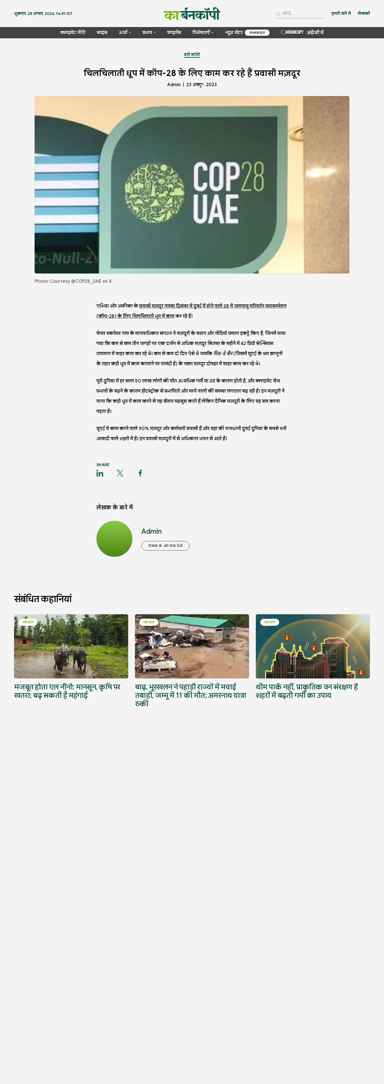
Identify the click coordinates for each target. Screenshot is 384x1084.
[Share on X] (120, 473)
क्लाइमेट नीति (72, 32)
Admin (174, 85)
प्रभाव (147, 32)
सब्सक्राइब (257, 32)
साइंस (102, 32)
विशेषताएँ (201, 32)
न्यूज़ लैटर (234, 32)
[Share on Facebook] (140, 473)
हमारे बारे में (341, 13)
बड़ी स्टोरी (192, 54)
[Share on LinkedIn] (99, 473)
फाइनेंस (174, 32)
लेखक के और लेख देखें (165, 546)
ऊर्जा (123, 32)
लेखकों (364, 13)
